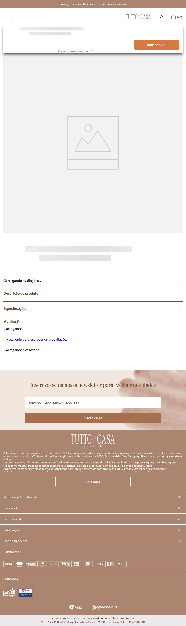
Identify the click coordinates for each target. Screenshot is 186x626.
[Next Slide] (179, 133)
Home (8, 8)
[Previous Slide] (7, 133)
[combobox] (93, 64)
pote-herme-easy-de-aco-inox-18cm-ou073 (30, 8)
